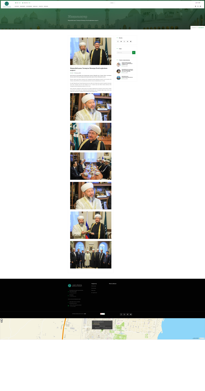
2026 (85, 313)
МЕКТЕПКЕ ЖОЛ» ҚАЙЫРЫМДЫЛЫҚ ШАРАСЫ (127, 77)
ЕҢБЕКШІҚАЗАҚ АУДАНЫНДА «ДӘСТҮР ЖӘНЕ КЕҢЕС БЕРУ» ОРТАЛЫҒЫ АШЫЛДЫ (127, 70)
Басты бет (17, 6)
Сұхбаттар (41, 6)
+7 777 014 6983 (73, 306)
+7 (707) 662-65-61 (72, 296)
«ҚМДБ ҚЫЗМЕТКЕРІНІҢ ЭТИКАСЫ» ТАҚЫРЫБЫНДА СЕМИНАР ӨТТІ (127, 63)
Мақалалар (35, 6)
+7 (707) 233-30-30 (73, 293)
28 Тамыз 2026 (125, 72)
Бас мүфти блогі (94, 292)
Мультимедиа (29, 6)
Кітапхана (46, 6)
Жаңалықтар (22, 6)
